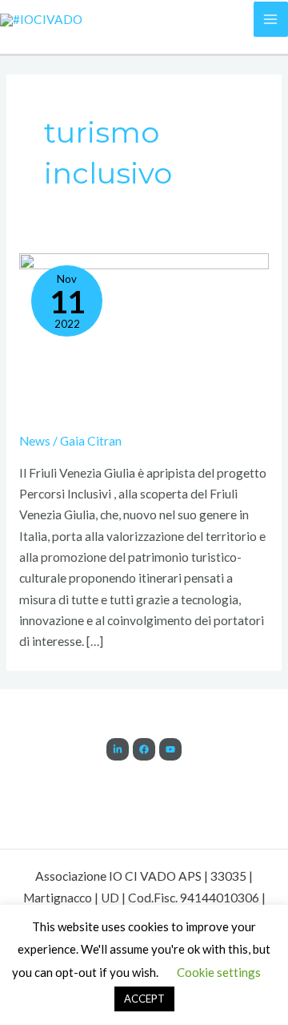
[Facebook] (144, 749)
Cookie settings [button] (219, 972)
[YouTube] (170, 749)
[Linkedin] (117, 749)
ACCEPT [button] (144, 998)
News (34, 441)
